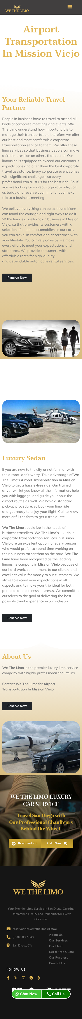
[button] (69, 7)
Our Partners (58, 957)
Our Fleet (56, 946)
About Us (56, 935)
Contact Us (57, 963)
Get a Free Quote (61, 952)
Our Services (58, 940)
